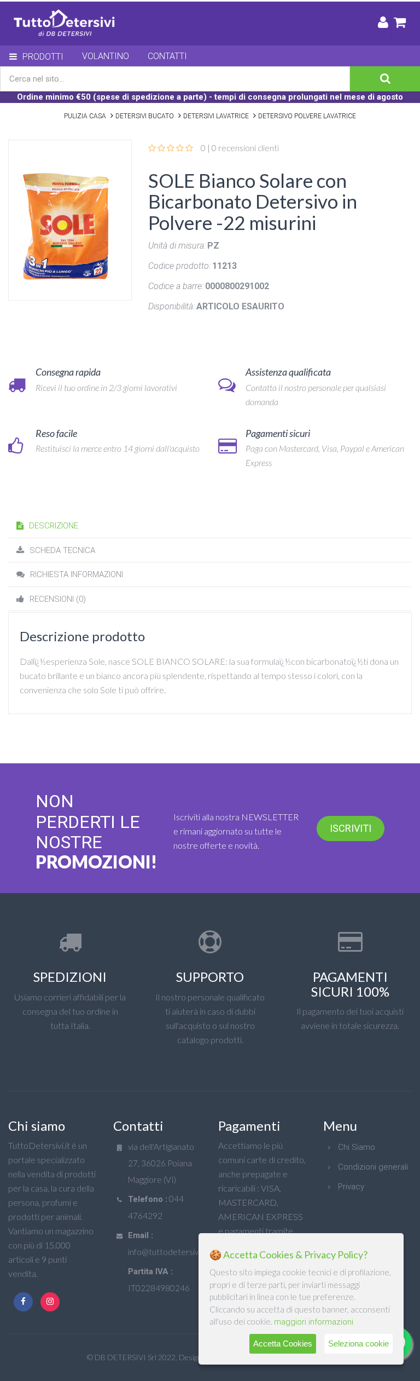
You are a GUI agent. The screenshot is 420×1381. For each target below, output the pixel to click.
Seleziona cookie (358, 1343)
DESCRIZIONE (53, 526)
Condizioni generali (373, 1167)
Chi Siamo (356, 1147)
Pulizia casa (85, 116)
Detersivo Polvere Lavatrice (307, 116)
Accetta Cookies (282, 1343)
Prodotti (42, 56)
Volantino (105, 56)
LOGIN (383, 24)
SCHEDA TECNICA (62, 550)
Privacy (351, 1187)
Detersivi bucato (144, 116)
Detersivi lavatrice (216, 116)
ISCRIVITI (350, 828)
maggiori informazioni (313, 1322)
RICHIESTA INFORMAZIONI (76, 574)
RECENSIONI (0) (58, 599)
